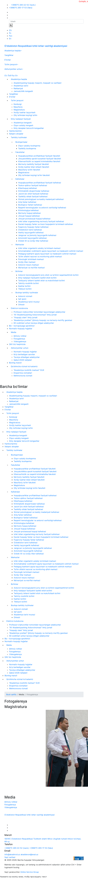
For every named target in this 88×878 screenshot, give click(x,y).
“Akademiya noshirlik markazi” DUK (29, 370)
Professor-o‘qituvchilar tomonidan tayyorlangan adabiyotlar (39, 312)
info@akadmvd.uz (12, 854)
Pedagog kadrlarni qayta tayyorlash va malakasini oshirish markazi (47, 254)
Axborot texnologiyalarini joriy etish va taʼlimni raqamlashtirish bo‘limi (48, 275)
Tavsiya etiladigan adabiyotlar (27, 357)
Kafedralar (19, 179)
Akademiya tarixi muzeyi (29, 302)
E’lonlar (7, 60)
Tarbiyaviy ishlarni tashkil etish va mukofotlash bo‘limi (41, 280)
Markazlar (19, 244)
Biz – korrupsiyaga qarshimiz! (21, 326)
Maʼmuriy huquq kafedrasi (29, 213)
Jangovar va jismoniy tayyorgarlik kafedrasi (37, 235)
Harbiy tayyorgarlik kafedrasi (31, 232)
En (10, 38)
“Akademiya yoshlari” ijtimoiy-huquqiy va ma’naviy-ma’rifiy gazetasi (43, 320)
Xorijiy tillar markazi (26, 262)
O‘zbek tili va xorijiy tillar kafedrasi (33, 241)
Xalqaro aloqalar (16, 134)
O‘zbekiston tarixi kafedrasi (30, 230)
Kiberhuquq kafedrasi (27, 188)
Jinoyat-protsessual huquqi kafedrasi (34, 218)
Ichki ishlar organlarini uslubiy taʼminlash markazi (39, 248)
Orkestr (21, 304)
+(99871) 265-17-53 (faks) (20, 7)
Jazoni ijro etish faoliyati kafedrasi (33, 194)
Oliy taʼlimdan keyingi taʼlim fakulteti (34, 175)
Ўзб (9, 75)
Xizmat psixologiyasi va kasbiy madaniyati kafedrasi (41, 199)
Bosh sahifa (11, 694)
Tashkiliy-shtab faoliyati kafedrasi (32, 196)
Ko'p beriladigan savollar (24, 354)
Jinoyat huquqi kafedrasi (29, 216)
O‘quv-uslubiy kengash (23, 125)
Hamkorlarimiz (15, 131)
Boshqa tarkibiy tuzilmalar (26, 292)
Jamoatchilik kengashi (23, 91)
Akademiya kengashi (23, 122)
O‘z (10, 30)
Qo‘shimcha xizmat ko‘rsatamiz (24, 366)
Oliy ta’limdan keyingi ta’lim (25, 115)
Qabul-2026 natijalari (23, 360)
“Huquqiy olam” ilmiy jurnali (25, 317)
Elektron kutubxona (19, 308)
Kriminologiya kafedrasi (28, 210)
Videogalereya (20, 341)
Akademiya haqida (12, 50)
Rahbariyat (18, 88)
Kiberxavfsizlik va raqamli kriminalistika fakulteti (39, 161)
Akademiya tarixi (21, 85)
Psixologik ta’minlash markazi (31, 259)
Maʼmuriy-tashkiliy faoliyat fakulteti (33, 164)
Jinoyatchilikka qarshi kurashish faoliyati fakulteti (39, 158)
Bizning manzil (15, 363)
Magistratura (19, 110)
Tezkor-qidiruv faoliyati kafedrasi (32, 185)
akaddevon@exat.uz (29, 854)
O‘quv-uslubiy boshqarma (29, 146)
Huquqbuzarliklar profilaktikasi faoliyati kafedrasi (39, 182)
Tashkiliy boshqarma (27, 148)
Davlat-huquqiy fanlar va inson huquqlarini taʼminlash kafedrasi (45, 224)
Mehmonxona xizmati (23, 375)
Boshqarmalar (21, 142)
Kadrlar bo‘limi (24, 286)
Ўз (10, 33)
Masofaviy (18, 107)
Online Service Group (29, 872)
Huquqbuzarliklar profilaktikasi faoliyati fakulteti (39, 156)
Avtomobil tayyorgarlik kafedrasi (32, 238)
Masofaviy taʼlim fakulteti (29, 170)
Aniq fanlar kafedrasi (27, 202)
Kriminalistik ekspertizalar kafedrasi (33, 191)
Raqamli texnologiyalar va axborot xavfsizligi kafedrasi (42, 207)
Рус (10, 36)
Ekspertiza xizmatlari (23, 373)
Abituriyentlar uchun (13, 69)
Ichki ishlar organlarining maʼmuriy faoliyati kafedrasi (41, 221)
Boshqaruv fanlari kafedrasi (30, 205)
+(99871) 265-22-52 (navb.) (23, 5)
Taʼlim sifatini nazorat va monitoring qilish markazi (40, 256)
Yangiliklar (8, 55)
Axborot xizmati (25, 296)
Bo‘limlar (19, 271)
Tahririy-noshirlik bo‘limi (28, 283)
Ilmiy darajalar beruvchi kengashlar (29, 128)
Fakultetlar (20, 152)
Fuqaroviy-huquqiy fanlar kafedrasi (33, 227)
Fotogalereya (19, 339)
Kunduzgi (18, 104)
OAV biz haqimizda (17, 344)
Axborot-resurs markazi (28, 265)
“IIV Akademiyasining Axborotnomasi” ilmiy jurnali (35, 315)
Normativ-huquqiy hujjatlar (20, 328)
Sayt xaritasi (9, 857)
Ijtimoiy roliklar (20, 336)
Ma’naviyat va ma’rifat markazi (31, 267)
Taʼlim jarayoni (10, 64)
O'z (5, 75)
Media (13, 332)
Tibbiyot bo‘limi (25, 289)
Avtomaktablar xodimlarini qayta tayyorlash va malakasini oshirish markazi (50, 251)
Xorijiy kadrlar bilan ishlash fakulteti (33, 167)
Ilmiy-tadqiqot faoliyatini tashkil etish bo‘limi (37, 278)
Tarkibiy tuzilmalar (19, 137)
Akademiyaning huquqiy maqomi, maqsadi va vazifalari (37, 83)
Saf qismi (22, 299)
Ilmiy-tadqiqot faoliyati (21, 119)
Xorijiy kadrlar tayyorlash (24, 112)
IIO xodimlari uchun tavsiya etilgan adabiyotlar (34, 323)
